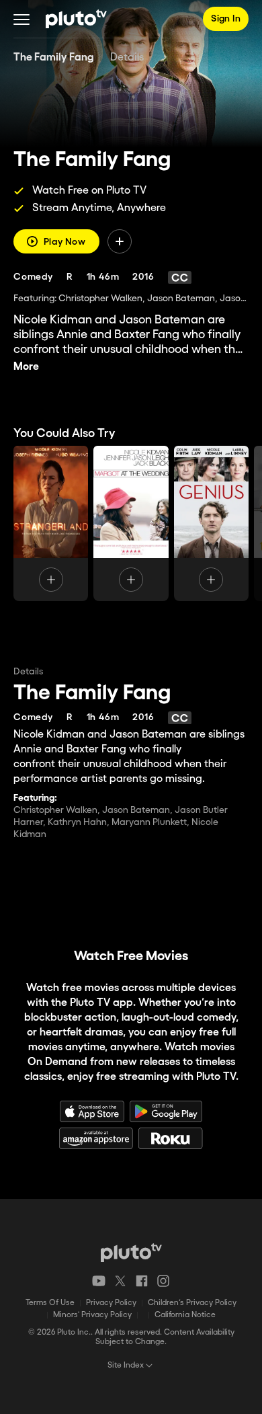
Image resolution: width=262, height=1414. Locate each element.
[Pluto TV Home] (76, 19)
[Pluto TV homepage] (131, 1252)
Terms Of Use (50, 1302)
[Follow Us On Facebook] (141, 1281)
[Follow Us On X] (120, 1281)
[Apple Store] (92, 1111)
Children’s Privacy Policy (192, 1302)
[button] (21, 18)
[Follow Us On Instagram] (163, 1281)
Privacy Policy (111, 1302)
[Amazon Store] (96, 1138)
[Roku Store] (170, 1138)
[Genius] (211, 523)
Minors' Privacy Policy (92, 1314)
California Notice (185, 1314)
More (26, 366)
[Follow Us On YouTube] (98, 1281)
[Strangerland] (50, 523)
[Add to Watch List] (119, 241)
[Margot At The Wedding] (130, 523)
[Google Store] (166, 1111)
